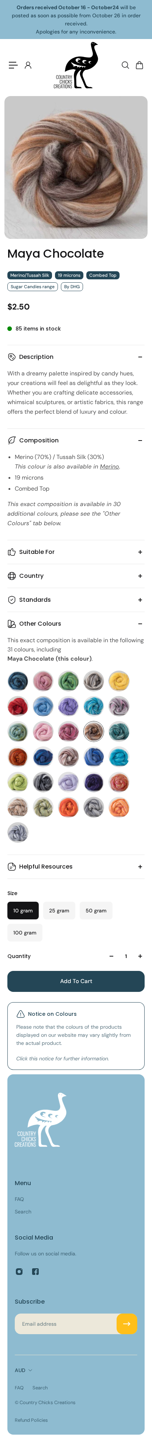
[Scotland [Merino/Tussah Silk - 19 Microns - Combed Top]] (43, 807)
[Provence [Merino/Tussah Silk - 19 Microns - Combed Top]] (68, 782)
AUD (20, 1370)
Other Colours (40, 623)
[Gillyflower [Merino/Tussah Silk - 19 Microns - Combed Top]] (68, 706)
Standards (35, 599)
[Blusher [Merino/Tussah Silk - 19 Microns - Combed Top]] (43, 681)
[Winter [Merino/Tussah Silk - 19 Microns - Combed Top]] (17, 832)
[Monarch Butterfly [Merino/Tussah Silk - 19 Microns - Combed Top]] (17, 756)
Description (36, 357)
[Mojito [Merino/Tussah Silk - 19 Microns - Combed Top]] (118, 731)
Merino (109, 466)
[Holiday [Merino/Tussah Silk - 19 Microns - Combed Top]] (93, 706)
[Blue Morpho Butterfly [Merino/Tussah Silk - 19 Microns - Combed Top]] (17, 681)
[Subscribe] (127, 1324)
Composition (39, 440)
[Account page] (28, 65)
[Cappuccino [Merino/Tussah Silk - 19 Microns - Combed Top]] (93, 681)
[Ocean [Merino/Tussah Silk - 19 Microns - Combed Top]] (93, 756)
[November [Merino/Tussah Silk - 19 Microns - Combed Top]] (68, 756)
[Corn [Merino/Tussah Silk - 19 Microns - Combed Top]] (118, 681)
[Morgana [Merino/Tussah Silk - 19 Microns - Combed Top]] (43, 756)
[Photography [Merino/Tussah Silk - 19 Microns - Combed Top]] (43, 782)
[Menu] (13, 65)
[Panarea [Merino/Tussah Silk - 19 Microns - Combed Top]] (118, 756)
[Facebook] (35, 1271)
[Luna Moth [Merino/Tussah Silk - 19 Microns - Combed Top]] (17, 731)
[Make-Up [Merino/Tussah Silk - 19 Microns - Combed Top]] (68, 731)
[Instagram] (19, 1271)
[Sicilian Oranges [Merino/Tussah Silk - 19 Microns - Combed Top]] (68, 807)
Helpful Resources (46, 866)
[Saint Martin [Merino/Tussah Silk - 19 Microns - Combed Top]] (17, 807)
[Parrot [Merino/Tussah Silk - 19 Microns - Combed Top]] (17, 782)
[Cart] (139, 65)
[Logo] (76, 65)
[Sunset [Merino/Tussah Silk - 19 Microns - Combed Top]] (118, 807)
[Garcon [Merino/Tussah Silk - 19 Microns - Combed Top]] (43, 706)
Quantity (19, 956)
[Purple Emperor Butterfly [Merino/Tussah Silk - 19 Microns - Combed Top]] (93, 782)
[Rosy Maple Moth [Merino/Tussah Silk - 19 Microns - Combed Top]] (118, 782)
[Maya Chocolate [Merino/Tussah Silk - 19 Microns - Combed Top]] (93, 731)
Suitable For (37, 552)
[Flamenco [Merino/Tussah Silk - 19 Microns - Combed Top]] (17, 706)
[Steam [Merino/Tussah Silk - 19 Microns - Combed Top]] (93, 807)
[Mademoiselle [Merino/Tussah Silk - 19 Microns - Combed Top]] (43, 731)
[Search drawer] (125, 65)
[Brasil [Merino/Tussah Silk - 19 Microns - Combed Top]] (68, 681)
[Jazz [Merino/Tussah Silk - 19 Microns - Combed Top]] (118, 706)
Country (31, 576)
